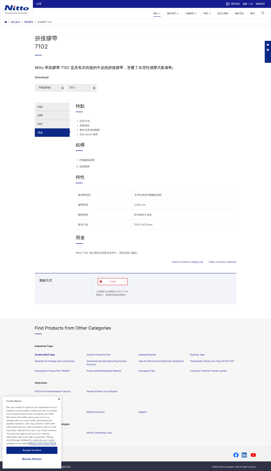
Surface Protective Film (98, 354)
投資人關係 (222, 13)
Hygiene (142, 412)
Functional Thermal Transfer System (208, 370)
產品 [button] (155, 13)
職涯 (252, 13)
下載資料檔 (44, 87)
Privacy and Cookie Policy (43, 443)
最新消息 (239, 13)
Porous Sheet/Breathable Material (104, 370)
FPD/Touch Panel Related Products (53, 391)
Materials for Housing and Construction (55, 361)
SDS (72, 87)
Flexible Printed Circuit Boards (102, 391)
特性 (40, 123)
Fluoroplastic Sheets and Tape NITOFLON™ (212, 361)
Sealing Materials (147, 354)
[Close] (59, 398)
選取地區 (235, 4)
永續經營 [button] (189, 13)
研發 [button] (206, 13)
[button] (263, 13)
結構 (40, 115)
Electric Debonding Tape (99, 432)
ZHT (245, 4)
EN (251, 4)
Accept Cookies (32, 450)
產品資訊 (15, 22)
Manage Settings (32, 458)
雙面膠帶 (28, 22)
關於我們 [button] (171, 13)
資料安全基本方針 (62, 467)
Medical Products (96, 412)
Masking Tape (197, 354)
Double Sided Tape (45, 354)
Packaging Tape (146, 370)
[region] (32, 432)
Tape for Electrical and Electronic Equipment (161, 361)
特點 (40, 106)
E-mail (113, 281)
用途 (40, 132)
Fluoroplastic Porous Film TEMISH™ (53, 370)
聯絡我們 (260, 4)
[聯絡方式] (269, 52)
